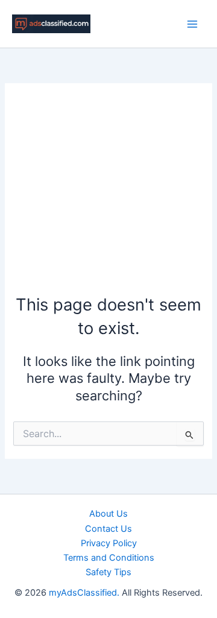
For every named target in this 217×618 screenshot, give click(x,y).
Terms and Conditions (108, 557)
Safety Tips (108, 572)
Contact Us (108, 528)
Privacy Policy (109, 543)
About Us (108, 513)
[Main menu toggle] (192, 24)
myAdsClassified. (84, 592)
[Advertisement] (108, 194)
